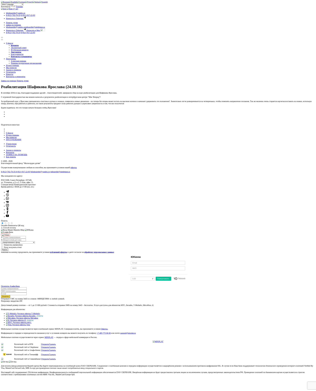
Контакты (10, 152)
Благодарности (17, 54)
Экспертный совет (19, 48)
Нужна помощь (12, 65)
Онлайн (4, 225)
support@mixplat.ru (128, 333)
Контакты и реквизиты (15, 77)
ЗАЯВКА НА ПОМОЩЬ (16, 155)
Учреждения (11, 144)
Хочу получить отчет (13, 247)
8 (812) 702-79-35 (13, 15)
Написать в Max (33, 30)
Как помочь (11, 157)
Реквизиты (12, 225)
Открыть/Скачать (48, 344)
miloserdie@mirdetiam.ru (35, 27)
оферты (73, 167)
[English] (13, 2)
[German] (21, 2)
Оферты (104, 329)
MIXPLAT (49, 337)
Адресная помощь (18, 61)
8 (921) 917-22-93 (28, 15)
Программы (11, 59)
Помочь (5, 250)
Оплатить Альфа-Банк (10, 286)
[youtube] (7, 217)
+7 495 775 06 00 (104, 333)
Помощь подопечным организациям (26, 63)
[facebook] (7, 213)
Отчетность (11, 72)
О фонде (9, 43)
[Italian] (36, 2)
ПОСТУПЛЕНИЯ (13, 140)
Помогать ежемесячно (13, 245)
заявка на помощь (13, 25)
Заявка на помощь (8, 81)
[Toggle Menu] (2, 39)
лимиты (39, 316)
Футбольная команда (19, 50)
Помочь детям (12, 23)
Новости (9, 74)
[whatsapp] (7, 199)
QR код (21, 225)
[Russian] (5, 2)
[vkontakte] (7, 203)
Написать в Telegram (15, 18)
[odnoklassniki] (7, 210)
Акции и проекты (13, 70)
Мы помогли (11, 68)
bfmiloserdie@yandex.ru (15, 13)
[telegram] (7, 192)
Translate (19, 7)
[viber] (7, 196)
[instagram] (7, 206)
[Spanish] (44, 2)
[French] (29, 2)
